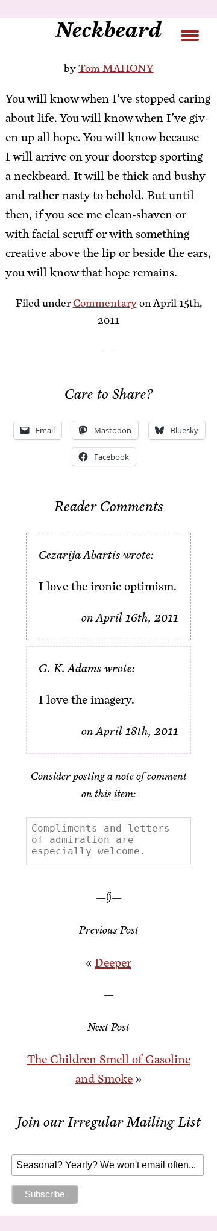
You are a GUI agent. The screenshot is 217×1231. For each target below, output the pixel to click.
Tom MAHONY (116, 68)
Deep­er (113, 963)
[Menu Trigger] (189, 34)
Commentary (105, 303)
